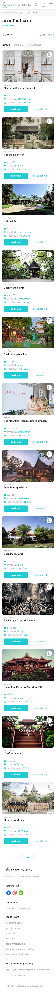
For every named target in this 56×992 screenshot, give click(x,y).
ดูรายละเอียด (39, 109)
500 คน (26, 235)
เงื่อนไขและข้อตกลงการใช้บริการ (21, 949)
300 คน (26, 768)
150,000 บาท (23, 432)
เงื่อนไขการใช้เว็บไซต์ (15, 943)
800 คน (26, 102)
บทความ (10, 938)
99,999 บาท (23, 831)
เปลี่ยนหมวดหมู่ (8, 26)
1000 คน (27, 502)
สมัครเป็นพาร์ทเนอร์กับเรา (18, 908)
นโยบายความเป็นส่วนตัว (17, 954)
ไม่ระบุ (20, 165)
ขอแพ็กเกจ (16, 109)
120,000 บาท (23, 298)
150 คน (26, 302)
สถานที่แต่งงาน (13, 928)
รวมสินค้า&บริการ (14, 922)
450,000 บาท (23, 99)
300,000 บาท (24, 232)
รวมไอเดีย (10, 933)
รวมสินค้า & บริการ (10, 12)
